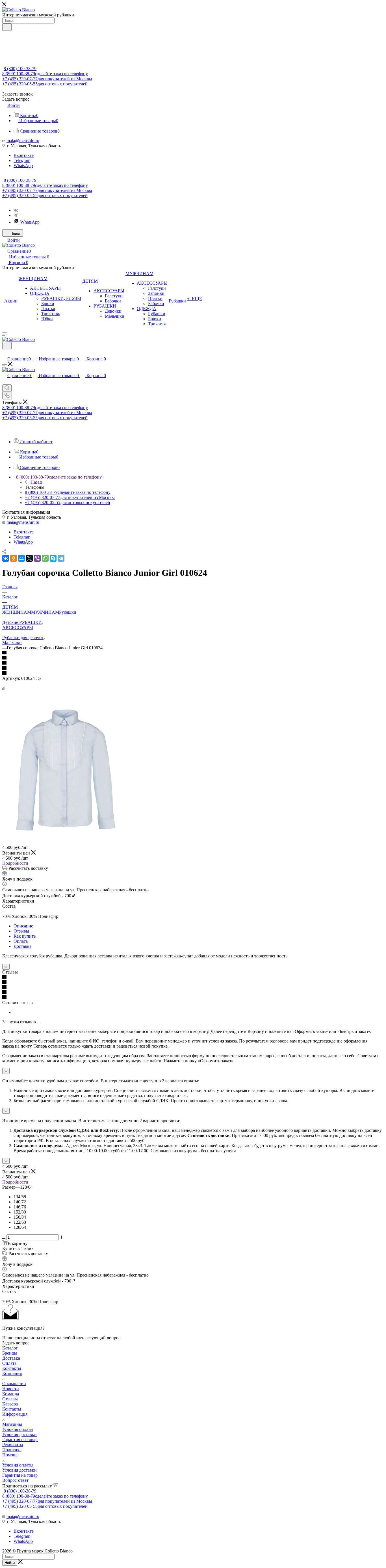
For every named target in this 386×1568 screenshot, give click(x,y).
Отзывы (21, 931)
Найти (10, 1563)
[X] (29, 558)
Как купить (25, 936)
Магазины (12, 1424)
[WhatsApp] (45, 558)
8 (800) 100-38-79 (20, 68)
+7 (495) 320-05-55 (45, 83)
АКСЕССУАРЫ (17, 627)
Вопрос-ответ (15, 1480)
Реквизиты (12, 1444)
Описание (23, 926)
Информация (14, 1414)
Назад (36, 482)
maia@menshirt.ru (22, 140)
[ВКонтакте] (5, 558)
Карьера (10, 1404)
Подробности (15, 863)
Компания (12, 1373)
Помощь (10, 1454)
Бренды (9, 1353)
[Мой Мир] (21, 558)
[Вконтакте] (16, 210)
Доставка (22, 946)
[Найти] (7, 27)
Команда (10, 1393)
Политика (11, 1449)
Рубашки (67, 612)
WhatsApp (23, 165)
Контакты (11, 1368)
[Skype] (53, 558)
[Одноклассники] (13, 558)
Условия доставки (19, 1434)
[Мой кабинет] (4, 353)
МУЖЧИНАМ (45, 612)
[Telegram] (16, 215)
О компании (14, 1383)
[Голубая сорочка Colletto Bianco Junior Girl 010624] (65, 832)
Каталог (10, 1348)
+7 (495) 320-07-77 (47, 78)
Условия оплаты (17, 1429)
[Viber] (37, 558)
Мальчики (12, 642)
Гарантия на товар (20, 1439)
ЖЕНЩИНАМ (16, 612)
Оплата (21, 941)
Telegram (22, 160)
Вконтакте (24, 155)
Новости (10, 1388)
